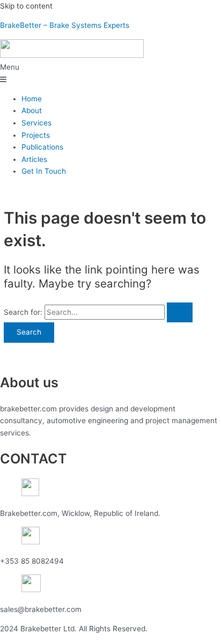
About (31, 110)
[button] (110, 73)
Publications (42, 147)
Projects (35, 135)
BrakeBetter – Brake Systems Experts (64, 25)
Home (31, 98)
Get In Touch (43, 171)
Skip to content (26, 6)
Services (36, 123)
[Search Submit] (180, 312)
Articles (34, 159)
